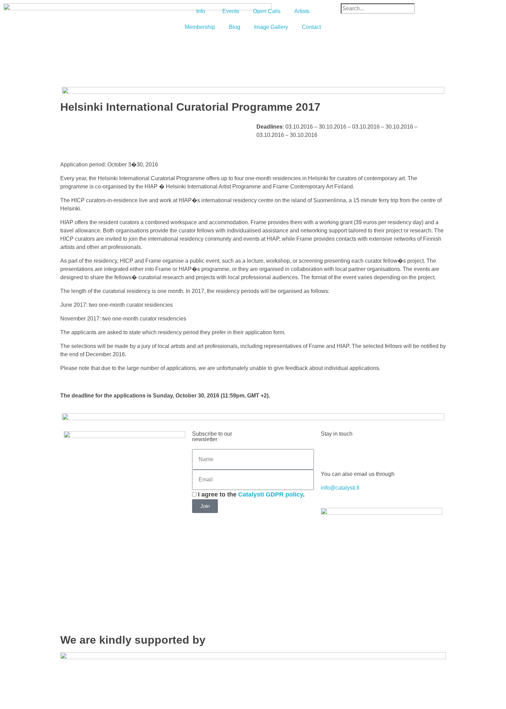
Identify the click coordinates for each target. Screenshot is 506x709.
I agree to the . (251, 494)
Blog (234, 27)
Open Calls (267, 11)
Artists (301, 11)
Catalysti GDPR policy (270, 494)
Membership (200, 27)
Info (200, 11)
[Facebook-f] (329, 452)
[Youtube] (366, 452)
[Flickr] (403, 452)
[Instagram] (385, 452)
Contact (311, 27)
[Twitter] (348, 452)
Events (230, 11)
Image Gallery (271, 27)
